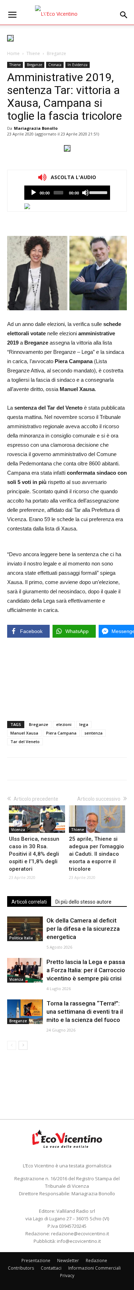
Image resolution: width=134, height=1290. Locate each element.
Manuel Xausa (24, 733)
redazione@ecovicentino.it (80, 1233)
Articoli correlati (29, 902)
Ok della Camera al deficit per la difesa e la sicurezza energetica (83, 928)
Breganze (56, 53)
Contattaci (51, 1268)
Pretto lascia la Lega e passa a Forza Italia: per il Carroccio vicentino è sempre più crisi (85, 970)
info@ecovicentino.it (79, 1241)
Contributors (21, 1268)
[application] (67, 193)
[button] (124, 15)
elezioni (63, 724)
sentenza (93, 733)
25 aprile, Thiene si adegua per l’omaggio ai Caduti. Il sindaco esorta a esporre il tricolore (96, 854)
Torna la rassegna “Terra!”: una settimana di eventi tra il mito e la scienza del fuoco (84, 1011)
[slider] (97, 192)
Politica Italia (21, 937)
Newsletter (68, 1260)
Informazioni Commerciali (94, 1268)
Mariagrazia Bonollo (36, 128)
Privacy (67, 1275)
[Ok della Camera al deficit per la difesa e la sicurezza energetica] (25, 928)
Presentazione (35, 1260)
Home (13, 53)
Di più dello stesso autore (83, 902)
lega (83, 724)
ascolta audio (33, 192)
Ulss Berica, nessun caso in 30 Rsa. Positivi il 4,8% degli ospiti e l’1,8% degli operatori (34, 854)
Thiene (33, 53)
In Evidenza (78, 64)
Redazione (96, 1260)
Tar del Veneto (25, 741)
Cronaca (54, 64)
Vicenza (18, 829)
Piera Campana (61, 733)
